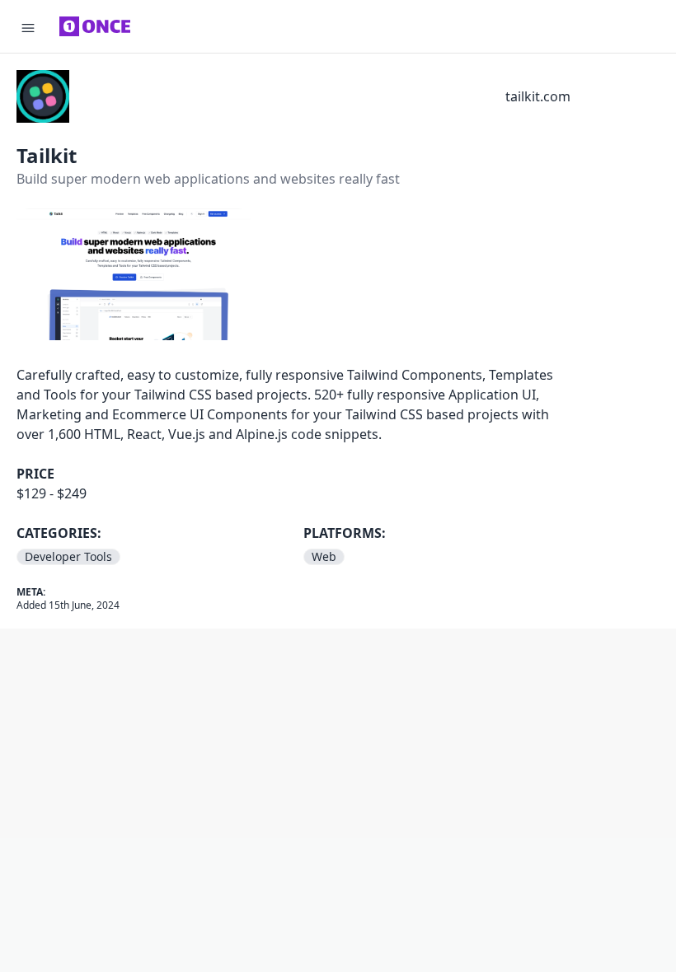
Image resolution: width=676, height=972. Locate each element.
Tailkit (46, 155)
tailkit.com (537, 96)
